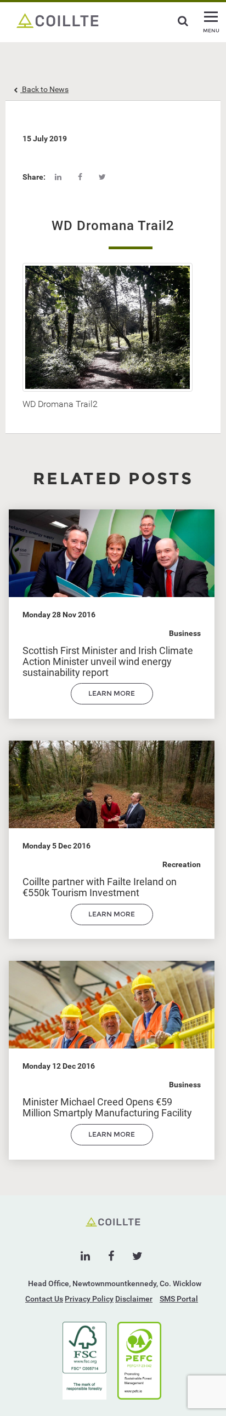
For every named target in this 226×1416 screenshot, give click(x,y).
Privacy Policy (89, 1298)
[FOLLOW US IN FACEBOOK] (111, 1256)
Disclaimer (133, 1298)
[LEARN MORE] (112, 701)
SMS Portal (179, 1298)
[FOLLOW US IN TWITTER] (137, 1256)
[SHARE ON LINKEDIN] (58, 177)
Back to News (44, 89)
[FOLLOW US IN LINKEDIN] (85, 1256)
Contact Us (44, 1298)
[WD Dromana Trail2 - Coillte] (57, 19)
